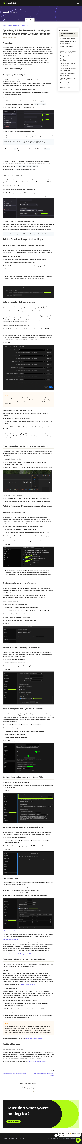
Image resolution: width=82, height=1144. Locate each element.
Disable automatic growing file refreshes (67, 64)
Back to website (9, 1138)
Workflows (30, 20)
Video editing (24, 25)
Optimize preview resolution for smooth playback (68, 52)
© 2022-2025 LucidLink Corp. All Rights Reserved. (63, 1138)
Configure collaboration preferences (67, 59)
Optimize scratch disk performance (66, 47)
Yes (25, 1087)
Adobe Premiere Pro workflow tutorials (14, 1073)
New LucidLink (7, 25)
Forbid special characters (67, 38)
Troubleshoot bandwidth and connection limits (68, 84)
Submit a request (13, 1121)
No (31, 1087)
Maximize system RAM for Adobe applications (67, 79)
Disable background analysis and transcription (68, 69)
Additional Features (65, 87)
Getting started (8, 20)
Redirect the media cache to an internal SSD (68, 74)
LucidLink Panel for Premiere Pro (38, 1061)
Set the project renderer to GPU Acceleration (68, 42)
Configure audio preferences (68, 56)
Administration (20, 20)
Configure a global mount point (67, 34)
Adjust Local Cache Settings (33, 1038)
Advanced (39, 20)
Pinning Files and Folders (28, 984)
